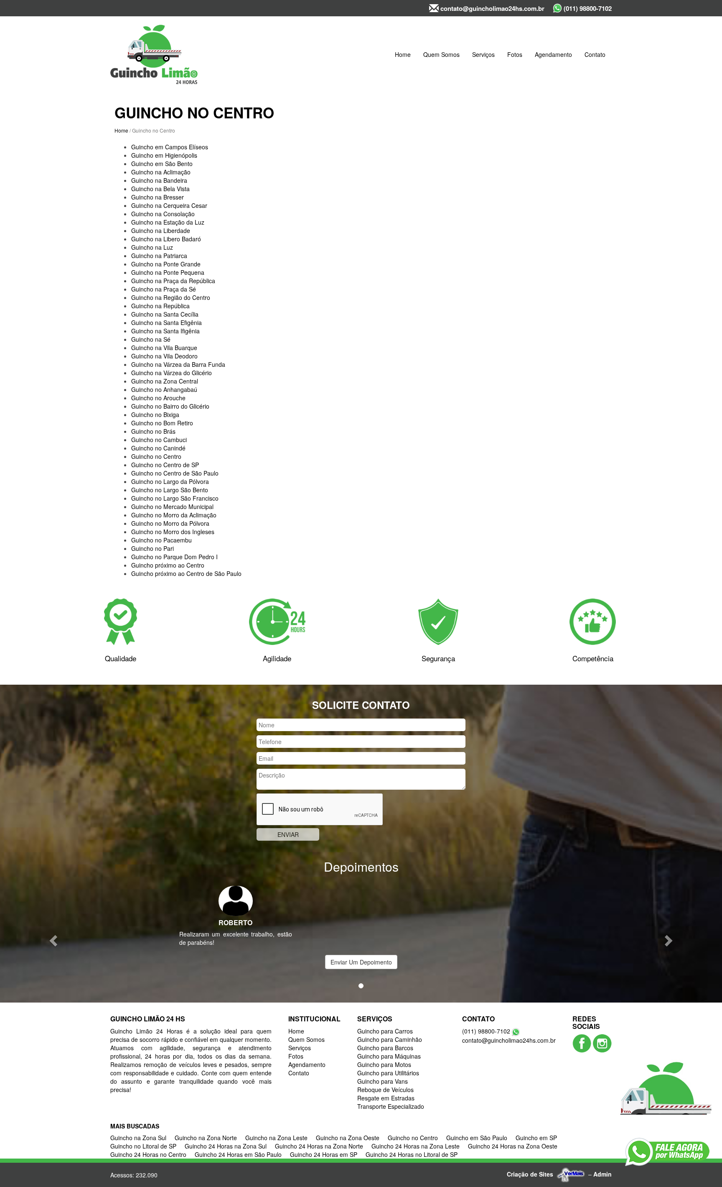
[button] (54, 940)
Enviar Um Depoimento (361, 962)
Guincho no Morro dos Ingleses (172, 531)
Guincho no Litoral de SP (143, 1146)
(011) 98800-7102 (587, 8)
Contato (595, 54)
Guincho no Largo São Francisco (175, 498)
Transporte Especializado (390, 1106)
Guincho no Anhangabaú (164, 389)
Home (403, 54)
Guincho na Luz (152, 247)
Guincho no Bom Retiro (162, 423)
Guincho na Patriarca (159, 255)
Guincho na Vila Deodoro (164, 356)
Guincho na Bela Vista (160, 188)
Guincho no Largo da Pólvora (170, 481)
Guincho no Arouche (158, 398)
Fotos (514, 54)
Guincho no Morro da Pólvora (170, 523)
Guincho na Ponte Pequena (167, 272)
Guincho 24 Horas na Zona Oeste (512, 1146)
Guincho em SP (536, 1137)
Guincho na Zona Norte (206, 1137)
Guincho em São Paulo (476, 1137)
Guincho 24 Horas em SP (323, 1154)
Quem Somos (441, 54)
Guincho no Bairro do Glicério (170, 406)
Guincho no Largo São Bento (169, 490)
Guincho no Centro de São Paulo (175, 473)
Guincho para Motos (384, 1064)
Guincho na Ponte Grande (166, 264)
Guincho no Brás (153, 431)
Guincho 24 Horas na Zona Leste (415, 1146)
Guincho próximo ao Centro (167, 565)
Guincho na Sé (150, 339)
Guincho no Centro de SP (165, 464)
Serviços (483, 54)
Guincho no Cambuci (159, 439)
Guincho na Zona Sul (138, 1137)
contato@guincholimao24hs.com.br (491, 8)
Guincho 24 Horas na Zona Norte (319, 1146)
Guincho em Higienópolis (164, 155)
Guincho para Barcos (385, 1048)
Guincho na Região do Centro (170, 297)
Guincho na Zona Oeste (347, 1137)
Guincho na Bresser (157, 197)
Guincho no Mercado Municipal (172, 506)
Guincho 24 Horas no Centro (148, 1154)
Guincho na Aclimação (161, 172)
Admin (602, 1174)
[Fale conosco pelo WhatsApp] (667, 1152)
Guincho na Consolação (163, 214)
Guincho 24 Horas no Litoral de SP (412, 1154)
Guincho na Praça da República (173, 280)
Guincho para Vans (382, 1081)
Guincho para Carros (385, 1031)
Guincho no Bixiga (155, 414)
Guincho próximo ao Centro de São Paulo (186, 573)
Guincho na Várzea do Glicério (171, 372)
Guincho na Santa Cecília (164, 314)
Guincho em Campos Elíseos (169, 147)
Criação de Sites (530, 1174)
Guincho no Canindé (158, 448)
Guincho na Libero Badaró (166, 239)
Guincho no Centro (156, 456)
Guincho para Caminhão (389, 1039)
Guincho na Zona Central (164, 381)
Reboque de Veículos (385, 1089)
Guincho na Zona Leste (276, 1137)
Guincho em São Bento (162, 163)
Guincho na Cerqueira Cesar (169, 205)
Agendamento (553, 54)
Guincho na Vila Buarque (164, 347)
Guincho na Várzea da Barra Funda (178, 364)
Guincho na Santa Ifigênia (165, 331)
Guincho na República (160, 306)
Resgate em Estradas (385, 1098)
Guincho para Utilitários (388, 1073)
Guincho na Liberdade (160, 230)
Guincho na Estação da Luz (167, 222)
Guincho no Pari (152, 548)
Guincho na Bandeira (159, 180)
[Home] (154, 54)
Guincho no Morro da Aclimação (173, 515)
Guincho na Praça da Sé (163, 289)
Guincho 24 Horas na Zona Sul (226, 1146)
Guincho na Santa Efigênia (166, 322)
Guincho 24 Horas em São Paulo (238, 1154)
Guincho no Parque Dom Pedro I (174, 557)
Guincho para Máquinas (389, 1056)
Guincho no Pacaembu (161, 540)
